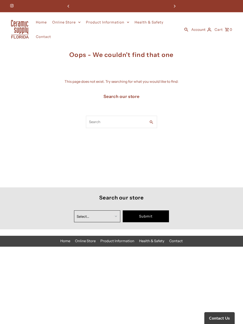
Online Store (64, 22)
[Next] (174, 6)
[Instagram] (11, 6)
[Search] (186, 29)
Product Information (105, 22)
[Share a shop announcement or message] (121, 6)
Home (41, 22)
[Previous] (68, 6)
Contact (43, 36)
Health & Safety (149, 22)
